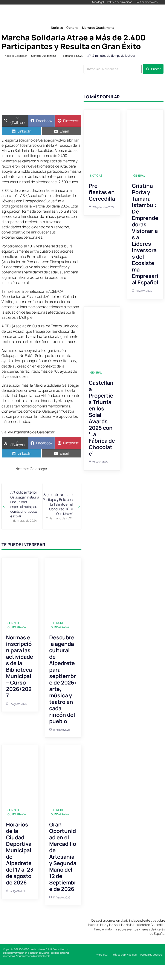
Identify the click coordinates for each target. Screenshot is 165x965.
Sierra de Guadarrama (43, 56)
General (139, 175)
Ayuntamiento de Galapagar (31, 432)
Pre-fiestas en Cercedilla (102, 192)
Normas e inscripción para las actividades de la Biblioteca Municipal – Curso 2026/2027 (19, 666)
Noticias (96, 175)
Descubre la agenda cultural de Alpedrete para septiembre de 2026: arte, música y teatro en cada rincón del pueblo (62, 679)
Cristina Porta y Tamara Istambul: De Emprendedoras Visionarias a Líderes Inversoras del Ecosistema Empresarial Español (145, 234)
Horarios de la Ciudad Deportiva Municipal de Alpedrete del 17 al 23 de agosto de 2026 (19, 853)
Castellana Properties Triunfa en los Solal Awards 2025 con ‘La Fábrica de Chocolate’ (102, 418)
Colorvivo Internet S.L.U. (40, 949)
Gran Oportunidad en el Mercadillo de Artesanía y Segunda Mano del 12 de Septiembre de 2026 (62, 857)
